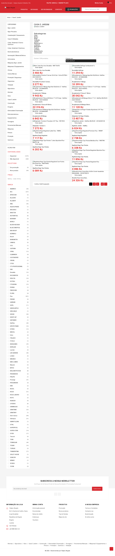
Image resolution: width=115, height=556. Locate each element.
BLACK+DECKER (19, 224)
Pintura (10, 132)
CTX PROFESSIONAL (19, 266)
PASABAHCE (19, 374)
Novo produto (19, 170)
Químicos (10, 140)
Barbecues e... (38, 43)
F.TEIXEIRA (19, 284)
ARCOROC (19, 209)
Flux (19, 296)
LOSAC (19, 356)
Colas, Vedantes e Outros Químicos (15, 43)
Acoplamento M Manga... (40, 116)
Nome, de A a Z (80, 61)
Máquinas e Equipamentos (16, 66)
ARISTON (19, 212)
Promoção (62, 508)
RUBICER (19, 400)
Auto (9, 96)
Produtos (24, 9)
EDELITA (19, 278)
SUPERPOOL (19, 427)
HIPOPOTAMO (19, 326)
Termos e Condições (91, 508)
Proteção (10, 136)
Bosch (19, 236)
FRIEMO (19, 299)
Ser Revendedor (46, 9)
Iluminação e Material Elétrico (17, 55)
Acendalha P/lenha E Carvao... (42, 82)
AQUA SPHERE (19, 206)
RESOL (19, 388)
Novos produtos (63, 511)
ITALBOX (19, 338)
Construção (11, 103)
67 (102, 184)
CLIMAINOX (19, 254)
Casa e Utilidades (13, 39)
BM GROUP (19, 230)
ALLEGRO (19, 198)
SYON (19, 433)
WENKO (19, 460)
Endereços (36, 517)
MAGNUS (19, 359)
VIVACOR (19, 457)
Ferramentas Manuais (14, 125)
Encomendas (37, 511)
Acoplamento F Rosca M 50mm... (42, 104)
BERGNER (19, 218)
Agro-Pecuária (12, 31)
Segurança (11, 81)
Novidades (34, 9)
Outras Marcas (12, 74)
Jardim (36, 42)
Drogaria (10, 107)
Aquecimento (38, 51)
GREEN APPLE (19, 308)
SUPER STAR (19, 430)
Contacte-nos (89, 511)
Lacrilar (19, 350)
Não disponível (19, 159)
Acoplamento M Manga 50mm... (81, 104)
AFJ (19, 192)
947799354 (12, 526)
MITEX (19, 368)
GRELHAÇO (19, 311)
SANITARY (19, 412)
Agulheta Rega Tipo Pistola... (41, 147)
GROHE (19, 314)
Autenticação (89, 514)
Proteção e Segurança (14, 77)
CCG (19, 245)
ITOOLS (19, 341)
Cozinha (36, 49)
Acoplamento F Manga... (79, 82)
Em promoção (19, 167)
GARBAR (19, 302)
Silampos (19, 418)
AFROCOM (19, 195)
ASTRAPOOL (19, 215)
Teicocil (19, 436)
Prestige (19, 380)
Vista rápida (37, 67)
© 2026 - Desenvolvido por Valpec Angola (57, 550)
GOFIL (19, 305)
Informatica (11, 59)
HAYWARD (19, 320)
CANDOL (19, 242)
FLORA (19, 293)
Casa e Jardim (12, 99)
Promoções (73, 9)
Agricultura (11, 88)
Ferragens (11, 121)
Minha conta (38, 504)
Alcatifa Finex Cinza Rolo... (80, 178)
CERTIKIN (19, 248)
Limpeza (37, 45)
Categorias (12, 24)
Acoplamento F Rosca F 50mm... (81, 93)
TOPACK (19, 448)
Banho (36, 37)
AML (19, 204)
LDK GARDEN (19, 353)
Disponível (19, 156)
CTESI (19, 263)
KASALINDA (19, 344)
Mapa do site (63, 517)
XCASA (19, 463)
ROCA (19, 391)
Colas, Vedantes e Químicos (16, 48)
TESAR (19, 445)
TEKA (19, 439)
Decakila (19, 272)
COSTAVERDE (19, 257)
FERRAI (19, 287)
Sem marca (19, 415)
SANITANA (19, 409)
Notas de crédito (38, 514)
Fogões (36, 48)
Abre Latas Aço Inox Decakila (41, 70)
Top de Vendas (63, 514)
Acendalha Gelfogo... (78, 70)
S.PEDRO (19, 403)
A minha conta (89, 517)
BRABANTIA (19, 239)
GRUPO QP (19, 317)
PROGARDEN (19, 382)
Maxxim (19, 365)
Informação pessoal (39, 508)
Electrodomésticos (13, 52)
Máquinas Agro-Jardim (15, 63)
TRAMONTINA (19, 451)
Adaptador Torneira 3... (39, 126)
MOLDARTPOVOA (19, 371)
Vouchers (35, 520)
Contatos (58, 9)
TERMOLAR (19, 442)
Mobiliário (37, 46)
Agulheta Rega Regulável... (40, 135)
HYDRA (19, 329)
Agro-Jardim (12, 28)
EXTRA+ (19, 281)
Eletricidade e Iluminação (15, 110)
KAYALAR (19, 347)
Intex (19, 335)
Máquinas (11, 129)
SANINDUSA (19, 406)
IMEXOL (19, 332)
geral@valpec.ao (15, 529)
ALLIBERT (19, 200)
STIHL (19, 424)
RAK (19, 386)
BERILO (19, 221)
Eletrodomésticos (13, 114)
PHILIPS (19, 377)
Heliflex (19, 323)
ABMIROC (19, 189)
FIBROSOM (19, 290)
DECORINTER (19, 275)
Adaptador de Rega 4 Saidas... (81, 116)
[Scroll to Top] (111, 549)
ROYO (19, 397)
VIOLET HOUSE (19, 454)
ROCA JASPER (19, 394)
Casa (35, 35)
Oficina (10, 70)
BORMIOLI (19, 233)
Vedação (10, 85)
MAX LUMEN (19, 362)
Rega (35, 38)
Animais (10, 92)
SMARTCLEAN (19, 421)
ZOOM (19, 466)
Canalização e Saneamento (16, 35)
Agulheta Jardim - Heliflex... (80, 126)
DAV (19, 269)
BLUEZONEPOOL (19, 227)
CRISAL (19, 260)
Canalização (38, 53)
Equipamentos (12, 118)
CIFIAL (19, 251)
